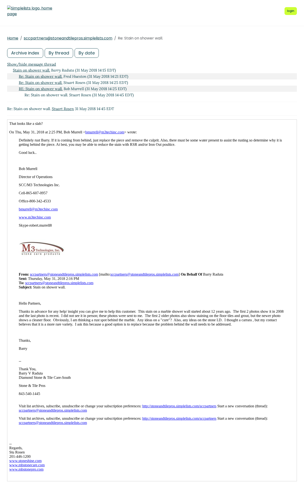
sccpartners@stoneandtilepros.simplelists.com (68, 38)
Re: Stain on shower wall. (40, 76)
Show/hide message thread (31, 64)
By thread (59, 53)
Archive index (25, 53)
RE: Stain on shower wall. (41, 88)
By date (87, 53)
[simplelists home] (29, 11)
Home (12, 38)
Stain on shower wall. (31, 70)
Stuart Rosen (63, 108)
